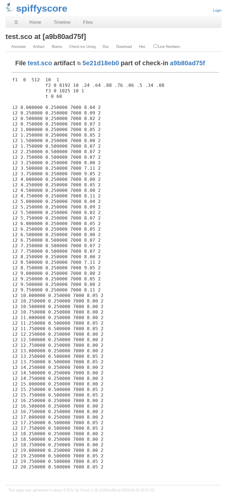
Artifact (39, 47)
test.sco (40, 63)
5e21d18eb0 (100, 63)
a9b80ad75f (187, 63)
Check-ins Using (82, 47)
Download (124, 47)
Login (217, 10)
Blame (57, 47)
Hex (142, 47)
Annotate (18, 47)
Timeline (62, 22)
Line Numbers (169, 47)
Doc (106, 47)
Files (88, 22)
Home (35, 22)
